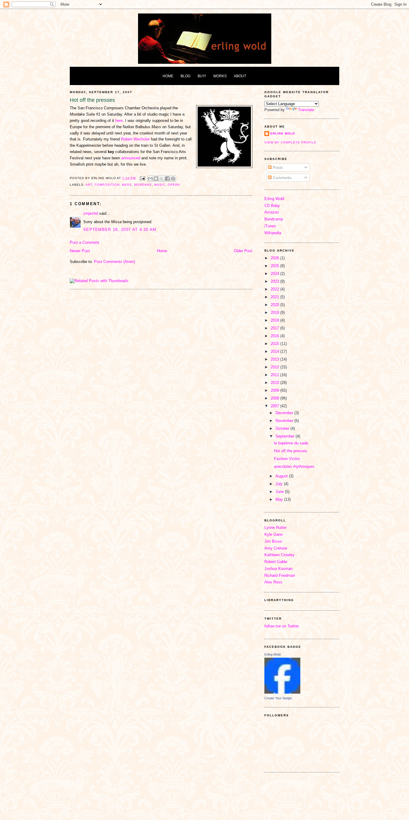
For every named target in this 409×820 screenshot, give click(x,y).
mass (127, 184)
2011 (275, 375)
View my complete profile (290, 142)
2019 (275, 312)
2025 (275, 266)
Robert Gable (275, 561)
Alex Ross (273, 582)
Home (162, 251)
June (280, 491)
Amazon (271, 212)
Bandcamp (273, 219)
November (284, 420)
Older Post (243, 251)
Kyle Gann (273, 534)
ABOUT (240, 76)
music (159, 184)
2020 (275, 304)
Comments (282, 178)
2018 (275, 320)
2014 (275, 351)
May (279, 499)
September (285, 436)
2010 (275, 382)
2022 (275, 289)
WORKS (220, 76)
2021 (275, 297)
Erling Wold (282, 133)
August (282, 476)
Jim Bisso (273, 541)
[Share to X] (162, 178)
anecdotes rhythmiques (294, 466)
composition (107, 184)
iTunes (270, 226)
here (119, 120)
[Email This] (150, 178)
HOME (168, 76)
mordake (143, 184)
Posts (277, 167)
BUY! (202, 76)
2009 (275, 390)
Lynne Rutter (275, 527)
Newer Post (80, 251)
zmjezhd (90, 213)
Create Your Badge (278, 698)
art (89, 184)
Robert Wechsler (136, 139)
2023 (275, 281)
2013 (275, 359)
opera (174, 184)
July (279, 484)
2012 (275, 367)
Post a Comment (84, 242)
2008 (275, 398)
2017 (275, 328)
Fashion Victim (287, 458)
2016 (275, 336)
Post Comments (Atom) (114, 261)
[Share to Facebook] (167, 178)
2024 (275, 273)
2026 (275, 258)
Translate (306, 110)
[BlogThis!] (156, 178)
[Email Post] (142, 178)
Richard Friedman (279, 575)
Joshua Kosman (278, 568)
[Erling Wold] (282, 692)
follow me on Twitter (281, 626)
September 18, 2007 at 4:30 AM (120, 229)
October (282, 428)
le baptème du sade (291, 443)
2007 (275, 406)
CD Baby (272, 205)
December (284, 413)
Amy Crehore (275, 548)
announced (130, 158)
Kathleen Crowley (279, 555)
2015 (275, 343)
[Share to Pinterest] (173, 178)
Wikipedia (272, 233)
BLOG (185, 76)
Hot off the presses (290, 451)
